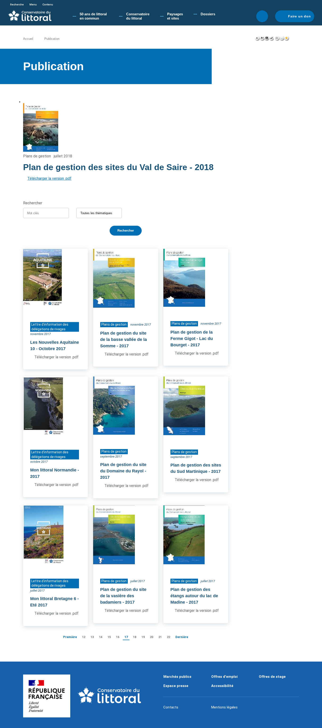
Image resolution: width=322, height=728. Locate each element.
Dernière (181, 637)
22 (168, 637)
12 (83, 637)
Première (70, 637)
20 (151, 637)
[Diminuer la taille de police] (257, 39)
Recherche (17, 4)
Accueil (28, 39)
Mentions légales (224, 707)
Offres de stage (272, 677)
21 (160, 637)
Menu (33, 4)
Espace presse (175, 686)
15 (109, 637)
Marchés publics (177, 677)
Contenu (47, 4)
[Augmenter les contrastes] (266, 39)
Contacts (170, 707)
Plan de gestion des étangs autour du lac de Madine (194, 596)
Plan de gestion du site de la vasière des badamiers (123, 596)
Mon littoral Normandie (53, 470)
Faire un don (299, 16)
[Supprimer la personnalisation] (271, 39)
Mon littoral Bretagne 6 (53, 598)
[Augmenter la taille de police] (262, 39)
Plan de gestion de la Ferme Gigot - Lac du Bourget (191, 338)
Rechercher (262, 16)
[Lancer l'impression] (277, 39)
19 (143, 637)
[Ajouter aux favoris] (286, 39)
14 (100, 637)
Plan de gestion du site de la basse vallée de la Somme (123, 339)
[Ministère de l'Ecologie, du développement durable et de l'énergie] (46, 696)
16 (117, 637)
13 (92, 637)
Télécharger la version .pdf (49, 178)
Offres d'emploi (224, 677)
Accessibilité (222, 686)
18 (134, 637)
